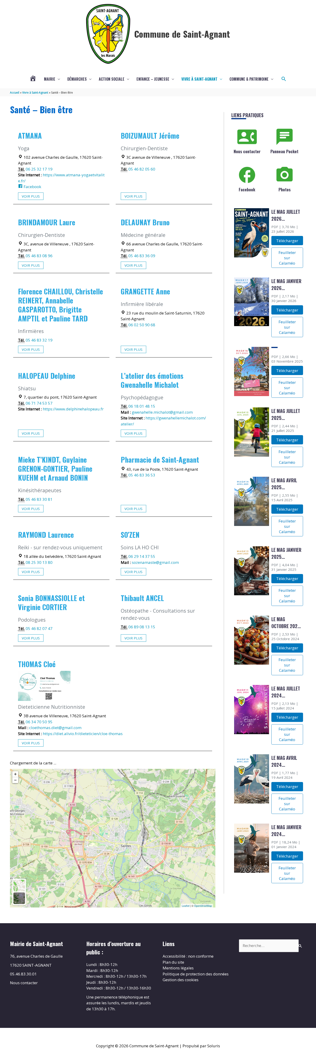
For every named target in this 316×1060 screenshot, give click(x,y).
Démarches (77, 79)
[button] (284, 79)
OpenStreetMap (203, 905)
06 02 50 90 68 (141, 324)
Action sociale (111, 79)
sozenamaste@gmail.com (155, 562)
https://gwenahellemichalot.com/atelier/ (163, 421)
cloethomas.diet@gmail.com (55, 727)
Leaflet (185, 905)
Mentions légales (178, 968)
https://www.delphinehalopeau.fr (73, 409)
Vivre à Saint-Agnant (199, 79)
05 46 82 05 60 (141, 169)
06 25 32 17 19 (39, 169)
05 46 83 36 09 (141, 255)
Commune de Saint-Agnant (182, 33)
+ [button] (15, 774)
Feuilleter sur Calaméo (287, 258)
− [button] (15, 780)
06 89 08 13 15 (141, 626)
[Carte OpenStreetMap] (19, 885)
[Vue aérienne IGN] (19, 898)
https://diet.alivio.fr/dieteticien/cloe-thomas (83, 733)
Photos (285, 189)
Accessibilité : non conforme (188, 956)
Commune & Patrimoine (249, 79)
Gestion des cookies (180, 979)
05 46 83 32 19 (39, 340)
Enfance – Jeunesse (152, 79)
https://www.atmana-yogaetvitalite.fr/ (61, 177)
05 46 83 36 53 (141, 475)
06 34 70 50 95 (39, 721)
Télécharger (287, 240)
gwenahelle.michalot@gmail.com (162, 412)
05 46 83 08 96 (39, 255)
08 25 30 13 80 (39, 562)
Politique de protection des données (196, 974)
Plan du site (173, 962)
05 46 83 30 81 (39, 499)
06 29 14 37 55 (141, 556)
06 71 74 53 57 (39, 403)
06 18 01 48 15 (141, 406)
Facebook (32, 186)
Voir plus (31, 196)
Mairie (49, 79)
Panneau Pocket (284, 151)
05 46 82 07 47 (39, 628)
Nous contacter (247, 151)
